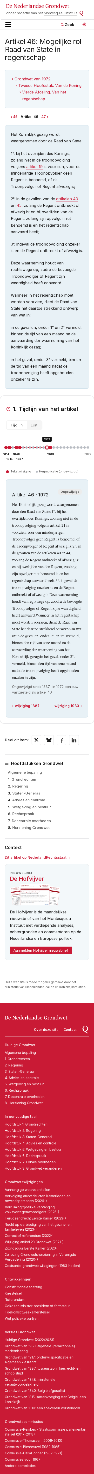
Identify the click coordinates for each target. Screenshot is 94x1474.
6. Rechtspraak (17, 1090)
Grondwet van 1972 (32, 79)
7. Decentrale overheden (25, 1097)
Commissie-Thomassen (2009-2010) (33, 1440)
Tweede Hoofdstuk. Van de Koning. (50, 85)
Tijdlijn (17, 425)
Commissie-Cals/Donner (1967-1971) (33, 1453)
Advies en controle (28, 800)
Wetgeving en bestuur (31, 807)
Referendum (15, 1299)
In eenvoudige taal (21, 1116)
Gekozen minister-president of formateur (37, 1306)
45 (15, 116)
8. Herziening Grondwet (24, 1103)
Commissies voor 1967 (22, 1459)
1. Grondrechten (17, 1059)
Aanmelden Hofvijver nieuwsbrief (40, 950)
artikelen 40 (67, 198)
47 (43, 116)
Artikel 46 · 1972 (30, 495)
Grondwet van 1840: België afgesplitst (35, 1391)
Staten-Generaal (26, 793)
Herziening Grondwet (31, 827)
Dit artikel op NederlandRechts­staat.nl (38, 857)
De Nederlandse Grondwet (37, 6)
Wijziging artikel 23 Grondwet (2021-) (34, 1242)
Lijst (34, 425)
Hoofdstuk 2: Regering (23, 1130)
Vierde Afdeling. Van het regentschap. (44, 95)
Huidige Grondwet (20, 1045)
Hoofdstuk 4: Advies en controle (30, 1143)
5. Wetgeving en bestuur (24, 1084)
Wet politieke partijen (22, 1318)
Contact (70, 1029)
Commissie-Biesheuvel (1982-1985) (33, 1447)
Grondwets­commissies (24, 1422)
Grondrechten (24, 779)
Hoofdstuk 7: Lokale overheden (30, 1162)
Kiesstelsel (13, 1293)
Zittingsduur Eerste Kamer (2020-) (32, 1248)
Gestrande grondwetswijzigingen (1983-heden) (42, 1266)
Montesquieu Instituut (60, 13)
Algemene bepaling (25, 772)
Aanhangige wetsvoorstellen (27, 1190)
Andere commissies (20, 1466)
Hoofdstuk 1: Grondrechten (26, 1124)
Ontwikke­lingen (18, 1279)
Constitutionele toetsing (23, 1287)
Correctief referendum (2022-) (29, 1236)
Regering (20, 786)
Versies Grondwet (20, 1332)
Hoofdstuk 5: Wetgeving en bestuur (33, 1149)
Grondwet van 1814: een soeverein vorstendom (42, 1408)
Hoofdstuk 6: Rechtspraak (25, 1156)
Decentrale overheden (31, 820)
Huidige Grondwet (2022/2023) (29, 1340)
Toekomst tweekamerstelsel (27, 1312)
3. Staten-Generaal (19, 1071)
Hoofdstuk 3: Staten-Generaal (28, 1137)
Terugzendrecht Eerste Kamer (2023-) (35, 1218)
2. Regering (14, 1065)
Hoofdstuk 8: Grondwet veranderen (33, 1168)
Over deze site (46, 1029)
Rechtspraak (23, 813)
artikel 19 (34, 166)
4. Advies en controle (22, 1078)
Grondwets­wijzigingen (24, 1182)
